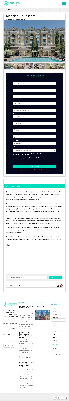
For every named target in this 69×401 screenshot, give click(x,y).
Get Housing (34, 166)
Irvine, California (49, 192)
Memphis (55, 323)
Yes (34, 153)
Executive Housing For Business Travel (26, 307)
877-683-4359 (9, 334)
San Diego (55, 317)
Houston (55, 331)
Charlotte (55, 326)
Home (45, 9)
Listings (50, 9)
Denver (55, 308)
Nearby (18, 186)
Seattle (55, 337)
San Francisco (56, 320)
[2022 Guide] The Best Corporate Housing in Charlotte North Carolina (26, 365)
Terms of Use (56, 354)
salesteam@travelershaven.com (11, 341)
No (40, 153)
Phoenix (55, 311)
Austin (54, 328)
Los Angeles (56, 314)
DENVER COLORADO (40, 306)
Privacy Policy (56, 351)
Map (12, 186)
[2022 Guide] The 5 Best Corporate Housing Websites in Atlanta (25, 335)
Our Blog (55, 349)
